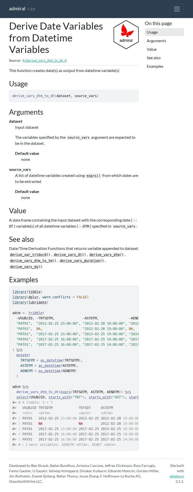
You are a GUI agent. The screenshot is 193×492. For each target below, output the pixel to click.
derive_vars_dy (24, 267)
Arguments (156, 40)
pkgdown (177, 476)
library (19, 292)
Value (152, 49)
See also (154, 57)
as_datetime (51, 360)
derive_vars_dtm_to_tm (31, 261)
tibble (34, 292)
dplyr (33, 297)
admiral (17, 8)
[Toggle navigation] (177, 9)
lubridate (37, 302)
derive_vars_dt (68, 255)
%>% (19, 350)
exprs (66, 392)
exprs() (93, 176)
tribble (35, 313)
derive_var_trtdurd (28, 255)
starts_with (60, 397)
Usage (152, 32)
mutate (22, 355)
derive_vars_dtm (104, 255)
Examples (155, 66)
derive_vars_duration (80, 261)
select (22, 397)
